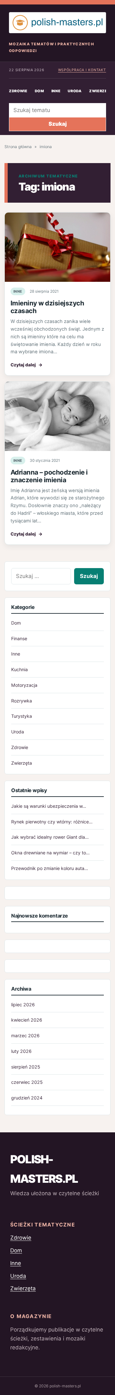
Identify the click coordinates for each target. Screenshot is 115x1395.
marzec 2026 (25, 1035)
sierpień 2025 (25, 1066)
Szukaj (58, 124)
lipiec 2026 (23, 1004)
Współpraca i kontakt (82, 70)
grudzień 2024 (26, 1097)
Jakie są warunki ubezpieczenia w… (48, 806)
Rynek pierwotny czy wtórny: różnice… (52, 821)
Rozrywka (21, 700)
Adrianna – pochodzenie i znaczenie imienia (49, 476)
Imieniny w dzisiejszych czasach (47, 307)
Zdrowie (18, 91)
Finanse (19, 638)
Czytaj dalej (26, 364)
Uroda (74, 91)
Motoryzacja (24, 685)
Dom (39, 91)
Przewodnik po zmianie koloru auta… (49, 868)
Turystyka (21, 716)
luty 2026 (21, 1051)
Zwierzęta (21, 763)
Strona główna (18, 146)
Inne (56, 91)
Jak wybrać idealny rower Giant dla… (50, 837)
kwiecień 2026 (26, 1020)
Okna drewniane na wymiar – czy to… (50, 852)
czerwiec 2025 (27, 1082)
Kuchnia (19, 669)
